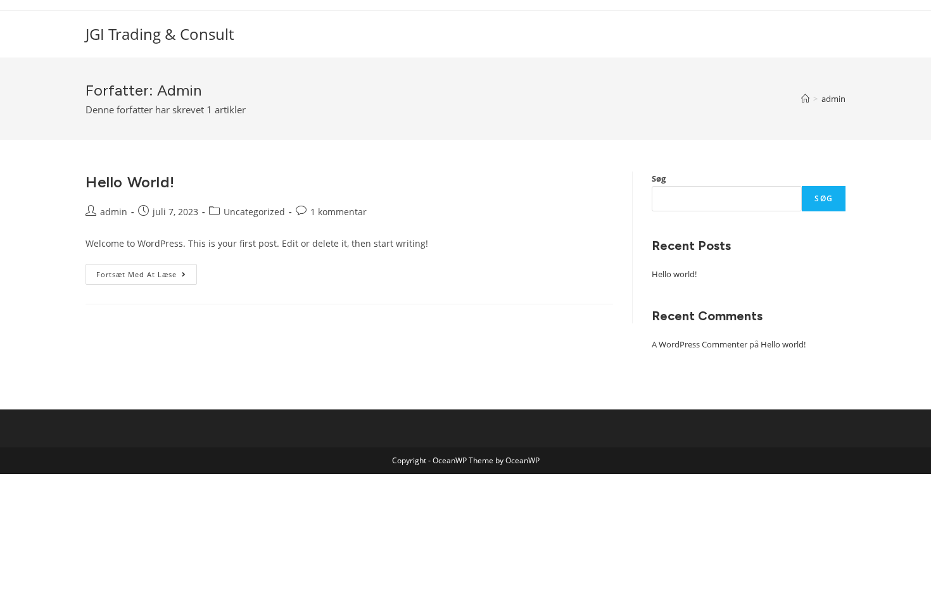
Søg (659, 178)
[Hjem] (805, 98)
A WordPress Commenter (699, 344)
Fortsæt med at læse (146, 271)
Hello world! (130, 182)
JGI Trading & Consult (160, 33)
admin (113, 212)
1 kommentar (338, 212)
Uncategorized (254, 212)
